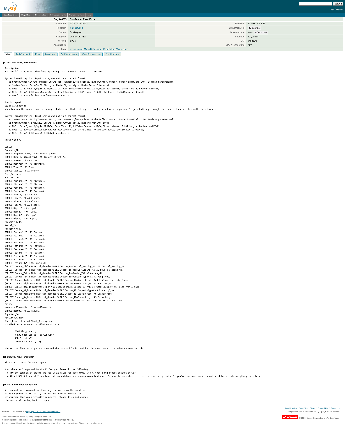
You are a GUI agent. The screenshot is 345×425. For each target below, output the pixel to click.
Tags (90, 15)
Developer (50, 54)
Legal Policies (291, 408)
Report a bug (40, 15)
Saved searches (76, 15)
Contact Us (335, 408)
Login (332, 9)
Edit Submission (69, 54)
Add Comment (23, 54)
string (125, 49)
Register (339, 9)
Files (37, 54)
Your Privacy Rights (307, 408)
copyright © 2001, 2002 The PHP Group (43, 411)
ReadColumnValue (112, 49)
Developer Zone (11, 15)
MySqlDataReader (93, 49)
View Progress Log (91, 54)
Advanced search (58, 15)
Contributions (112, 54)
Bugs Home (26, 15)
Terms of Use (323, 408)
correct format (76, 49)
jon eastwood (76, 28)
